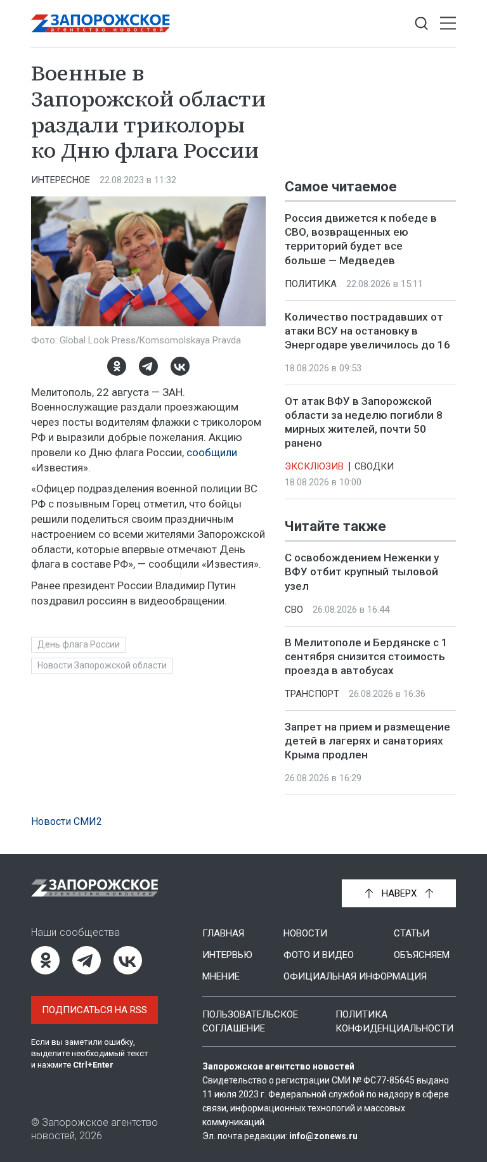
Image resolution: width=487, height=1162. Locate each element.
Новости (305, 933)
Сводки (374, 466)
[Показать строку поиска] (421, 24)
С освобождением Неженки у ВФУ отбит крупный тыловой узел (362, 572)
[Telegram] (148, 366)
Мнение (221, 976)
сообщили (211, 452)
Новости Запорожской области (102, 665)
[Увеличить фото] (148, 260)
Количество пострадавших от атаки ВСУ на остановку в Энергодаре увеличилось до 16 (367, 330)
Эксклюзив (314, 466)
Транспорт (312, 693)
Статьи (411, 933)
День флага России (78, 644)
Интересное (60, 180)
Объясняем (422, 955)
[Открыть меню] (448, 24)
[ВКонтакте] (180, 366)
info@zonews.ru (323, 1136)
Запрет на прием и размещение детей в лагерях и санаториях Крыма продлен (367, 740)
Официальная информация (355, 976)
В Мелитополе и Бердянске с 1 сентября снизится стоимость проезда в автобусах (366, 656)
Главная (223, 933)
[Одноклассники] (116, 366)
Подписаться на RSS (94, 1010)
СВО (294, 609)
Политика (311, 284)
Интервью (227, 955)
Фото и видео (318, 955)
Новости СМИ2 (66, 821)
